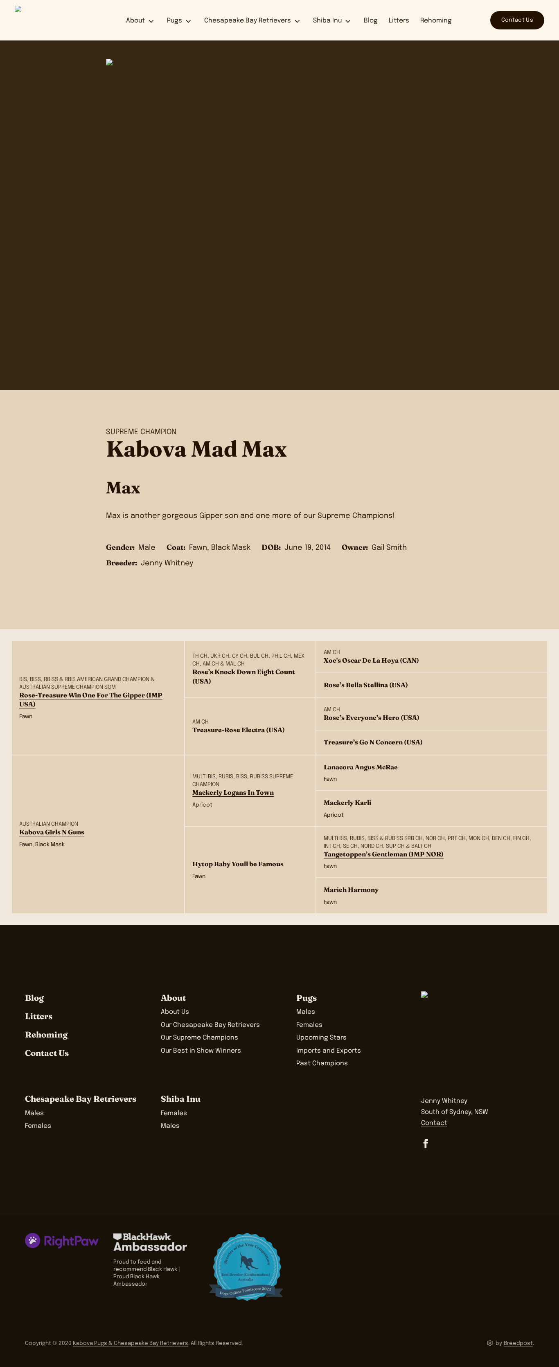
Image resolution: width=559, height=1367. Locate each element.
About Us (175, 1012)
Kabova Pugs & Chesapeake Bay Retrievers (130, 1343)
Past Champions (322, 1063)
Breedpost (518, 1343)
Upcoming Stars (321, 1038)
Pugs (174, 21)
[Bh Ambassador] (153, 1242)
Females (309, 1025)
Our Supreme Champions (199, 1038)
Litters (399, 21)
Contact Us (517, 20)
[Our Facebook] (426, 1143)
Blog (371, 21)
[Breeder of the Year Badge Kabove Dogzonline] (246, 1267)
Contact (434, 1123)
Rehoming (436, 21)
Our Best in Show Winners (201, 1051)
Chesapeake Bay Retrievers (247, 21)
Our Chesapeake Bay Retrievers (210, 1025)
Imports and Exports (328, 1051)
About (135, 21)
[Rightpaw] (62, 1240)
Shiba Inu (327, 21)
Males (305, 1012)
